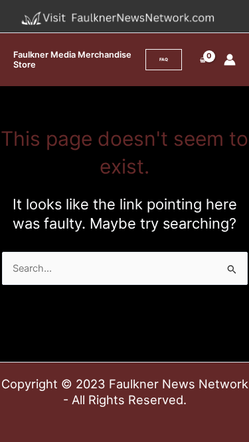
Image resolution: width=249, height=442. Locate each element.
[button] (163, 59)
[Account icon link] (230, 60)
